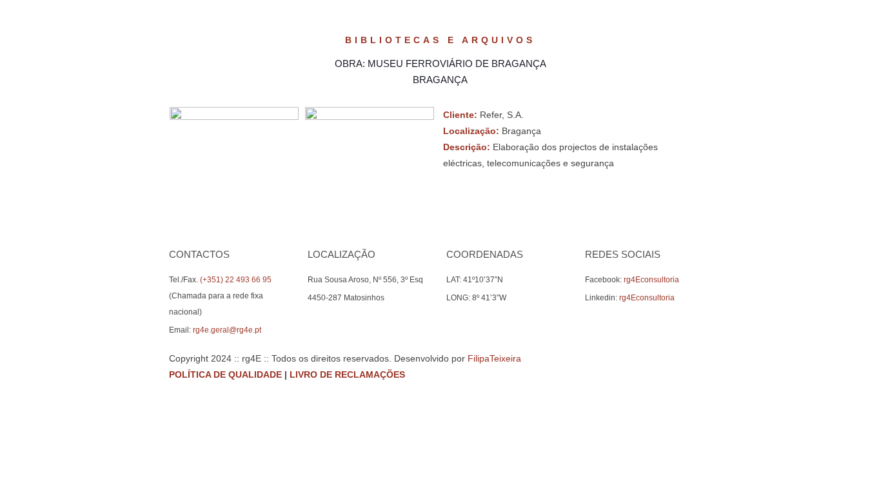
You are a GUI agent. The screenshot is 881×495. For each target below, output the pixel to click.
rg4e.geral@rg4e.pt (227, 330)
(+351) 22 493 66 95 (236, 279)
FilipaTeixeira (494, 358)
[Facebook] (665, 374)
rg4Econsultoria (651, 279)
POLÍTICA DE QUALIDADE (225, 374)
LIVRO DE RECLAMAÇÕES (347, 374)
